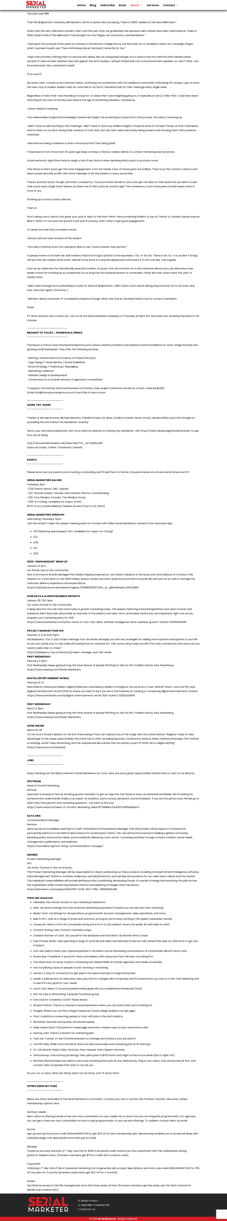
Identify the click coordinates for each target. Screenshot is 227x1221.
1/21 (35, 531)
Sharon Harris (42, 489)
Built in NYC (39, 919)
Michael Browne (49, 418)
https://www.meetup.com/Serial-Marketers (54, 669)
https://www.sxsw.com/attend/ (46, 747)
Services (153, 5)
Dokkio (31, 1181)
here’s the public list (135, 924)
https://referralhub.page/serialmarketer (165, 431)
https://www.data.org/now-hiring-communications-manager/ (65, 846)
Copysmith (33, 1164)
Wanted (38, 1061)
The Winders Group (74, 497)
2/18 (35, 542)
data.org (32, 829)
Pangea (37, 1011)
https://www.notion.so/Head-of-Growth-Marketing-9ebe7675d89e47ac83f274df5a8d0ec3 (83, 807)
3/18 (35, 553)
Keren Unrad (142, 418)
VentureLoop (41, 1055)
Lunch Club (39, 988)
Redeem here (47, 1155)
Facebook (65, 447)
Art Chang (40, 502)
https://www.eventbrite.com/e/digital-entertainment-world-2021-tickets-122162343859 (81, 695)
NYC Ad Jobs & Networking (49, 994)
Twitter (52, 447)
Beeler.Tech (40, 913)
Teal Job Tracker (43, 1038)
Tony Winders (42, 497)
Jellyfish (64, 489)
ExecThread (40, 941)
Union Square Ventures (111, 1049)
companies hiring (78, 924)
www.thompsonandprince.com (71, 345)
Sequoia (91, 1049)
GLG (35, 951)
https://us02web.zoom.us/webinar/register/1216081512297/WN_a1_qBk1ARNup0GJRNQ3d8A (83, 587)
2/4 (35, 537)
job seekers (115, 924)
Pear (82, 1049)
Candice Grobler (123, 418)
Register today (175, 734)
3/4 (35, 548)
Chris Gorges (183, 418)
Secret (31, 1129)
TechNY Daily (41, 1044)
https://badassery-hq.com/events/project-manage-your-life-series (69, 652)
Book (122, 5)
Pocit (36, 1016)
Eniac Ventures (69, 1049)
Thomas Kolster (43, 493)
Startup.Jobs (41, 1033)
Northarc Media (36, 1112)
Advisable (39, 902)
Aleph (55, 1049)
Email (42, 447)
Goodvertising (100, 493)
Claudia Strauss (91, 418)
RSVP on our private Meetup (44, 506)
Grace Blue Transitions (47, 956)
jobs (59, 773)
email (184, 1120)
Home (81, 5)
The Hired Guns (42, 962)
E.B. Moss (106, 418)
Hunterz (38, 973)
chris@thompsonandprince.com (54, 392)
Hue (35, 967)
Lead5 (36, 979)
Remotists (39, 1022)
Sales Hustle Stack (44, 1027)
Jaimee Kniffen (160, 418)
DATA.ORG (34, 816)
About (134, 5)
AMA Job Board (42, 908)
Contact (169, 5)
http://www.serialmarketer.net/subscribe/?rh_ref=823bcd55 (65, 443)
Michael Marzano (70, 418)
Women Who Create (135, 935)
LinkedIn (77, 447)
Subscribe (107, 5)
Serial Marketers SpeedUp (104, 316)
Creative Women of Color (48, 935)
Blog (93, 5)
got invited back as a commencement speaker (144, 61)
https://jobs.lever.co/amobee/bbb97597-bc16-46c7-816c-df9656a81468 (72, 889)
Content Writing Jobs (46, 930)
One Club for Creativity (47, 999)
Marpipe (32, 1146)
